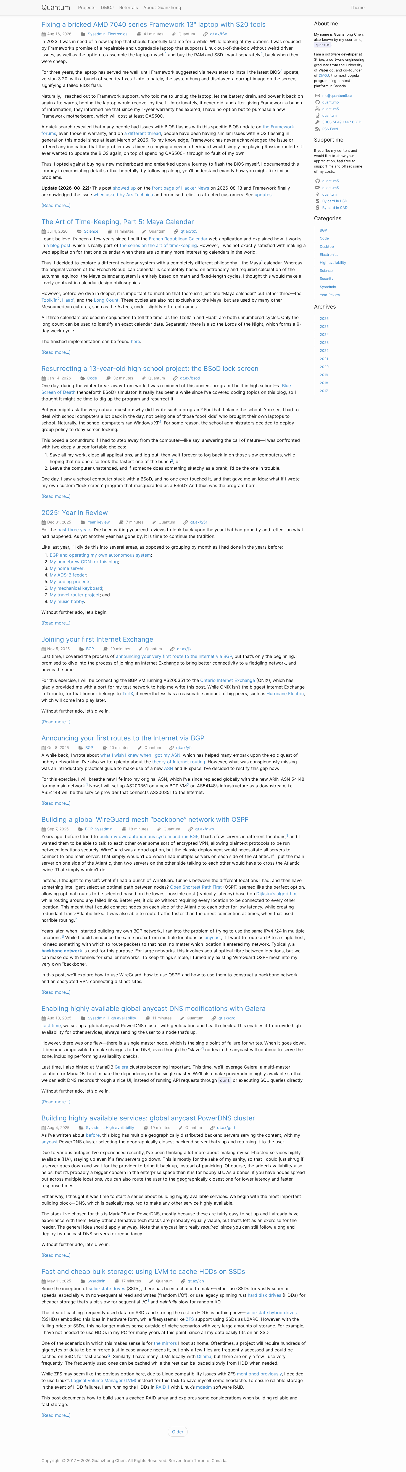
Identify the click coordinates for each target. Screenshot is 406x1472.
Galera (121, 1067)
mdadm (204, 1387)
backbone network (61, 950)
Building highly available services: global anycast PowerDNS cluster (148, 1118)
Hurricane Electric (285, 693)
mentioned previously (259, 1374)
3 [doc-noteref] (281, 71)
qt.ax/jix (184, 648)
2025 (324, 327)
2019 (324, 375)
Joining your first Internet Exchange (97, 639)
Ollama (204, 1356)
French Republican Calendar (178, 238)
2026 (324, 319)
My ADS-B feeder (68, 575)
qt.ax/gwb (204, 829)
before (93, 1135)
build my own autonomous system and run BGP (148, 836)
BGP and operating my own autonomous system (100, 555)
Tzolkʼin (49, 300)
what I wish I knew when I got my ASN (140, 755)
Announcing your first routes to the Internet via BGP (122, 738)
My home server (66, 568)
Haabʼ (68, 300)
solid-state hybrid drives (271, 1312)
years (85, 529)
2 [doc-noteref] (261, 53)
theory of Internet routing (178, 761)
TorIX (127, 693)
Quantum (55, 7)
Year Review (99, 522)
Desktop (327, 247)
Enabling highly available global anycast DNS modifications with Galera (153, 1009)
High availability (122, 1018)
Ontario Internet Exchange (227, 680)
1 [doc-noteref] (166, 53)
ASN (168, 768)
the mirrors (165, 1343)
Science (91, 231)
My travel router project (75, 594)
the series (130, 245)
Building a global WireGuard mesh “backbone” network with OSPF (145, 819)
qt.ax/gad (226, 1127)
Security (326, 279)
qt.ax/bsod (190, 378)
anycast (213, 937)
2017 (324, 391)
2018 (324, 383)
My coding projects (70, 581)
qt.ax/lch (196, 1281)
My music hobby (67, 601)
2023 (324, 343)
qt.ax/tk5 (189, 231)
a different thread (142, 133)
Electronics (117, 33)
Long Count (106, 300)
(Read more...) (56, 205)
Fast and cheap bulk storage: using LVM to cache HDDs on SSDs (143, 1272)
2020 (324, 367)
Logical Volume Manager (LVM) (103, 1380)
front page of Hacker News (180, 188)
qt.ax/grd (227, 1018)
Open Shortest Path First (196, 887)
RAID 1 (162, 1387)
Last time (51, 1025)
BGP (90, 648)
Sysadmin (97, 33)
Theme (357, 7)
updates (263, 194)
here (135, 341)
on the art (151, 245)
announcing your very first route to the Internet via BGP (174, 656)
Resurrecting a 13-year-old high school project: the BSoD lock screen (150, 369)
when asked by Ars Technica (123, 194)
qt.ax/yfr (184, 747)
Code (92, 378)
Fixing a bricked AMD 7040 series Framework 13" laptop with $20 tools (153, 24)
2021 (324, 359)
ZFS (190, 1319)
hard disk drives (264, 1295)
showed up (124, 188)
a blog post (58, 245)
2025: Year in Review (74, 513)
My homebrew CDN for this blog (84, 561)
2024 (324, 335)
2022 (324, 351)
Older (177, 1431)
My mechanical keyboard (76, 588)
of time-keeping (180, 245)
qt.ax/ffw (218, 33)
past (62, 529)
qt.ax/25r (198, 522)
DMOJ (324, 75)
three (73, 529)
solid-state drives (107, 1288)
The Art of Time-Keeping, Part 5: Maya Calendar (117, 222)
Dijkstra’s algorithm (276, 893)
